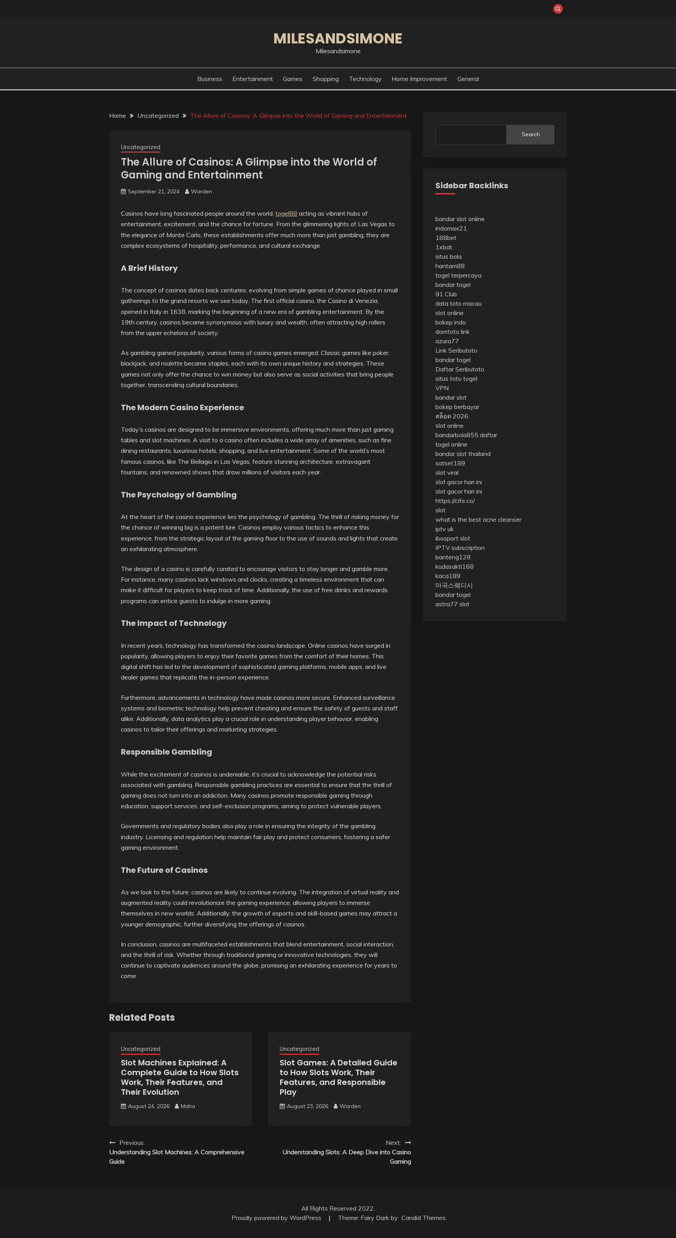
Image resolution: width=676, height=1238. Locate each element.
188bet (446, 237)
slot (440, 510)
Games (292, 79)
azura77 (447, 341)
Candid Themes (423, 1218)
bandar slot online (460, 219)
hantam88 (450, 266)
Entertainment (252, 79)
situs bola (448, 256)
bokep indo (450, 322)
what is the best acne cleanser (478, 519)
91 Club (446, 294)
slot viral (446, 472)
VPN (442, 388)
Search (531, 134)
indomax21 (451, 228)
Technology (365, 79)
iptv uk (444, 529)
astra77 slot (452, 604)
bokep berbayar (457, 407)
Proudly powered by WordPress (277, 1218)
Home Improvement (419, 79)
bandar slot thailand (463, 454)
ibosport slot (452, 538)
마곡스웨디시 (454, 585)
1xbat (443, 247)
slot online (449, 313)
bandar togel (453, 284)
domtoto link (452, 331)
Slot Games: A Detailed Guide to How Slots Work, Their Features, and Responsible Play (338, 1077)
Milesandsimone (338, 38)
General (468, 79)
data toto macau (458, 303)
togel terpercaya (458, 275)
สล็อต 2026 (451, 416)
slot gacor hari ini (458, 482)
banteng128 (453, 557)
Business (209, 79)
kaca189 (447, 576)
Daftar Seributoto (459, 369)
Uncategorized (140, 147)
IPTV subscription (460, 547)
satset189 (450, 463)
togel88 (286, 213)
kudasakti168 (454, 566)
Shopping (326, 79)
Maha (188, 1106)
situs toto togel (456, 378)
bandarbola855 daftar (466, 435)
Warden (201, 191)
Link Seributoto (456, 350)
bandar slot (451, 397)
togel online (451, 444)
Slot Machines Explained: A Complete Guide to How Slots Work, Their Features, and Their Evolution (180, 1077)
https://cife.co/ (455, 501)
